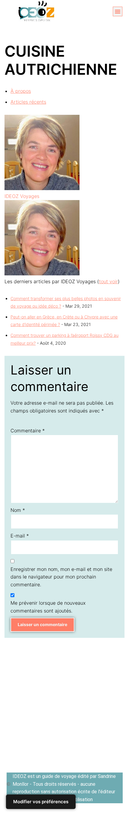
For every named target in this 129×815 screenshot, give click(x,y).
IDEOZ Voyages (21, 196)
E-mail (19, 536)
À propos (20, 91)
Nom (17, 510)
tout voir (108, 281)
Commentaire (27, 431)
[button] (117, 11)
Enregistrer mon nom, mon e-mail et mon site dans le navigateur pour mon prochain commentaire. (61, 577)
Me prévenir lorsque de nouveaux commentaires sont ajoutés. (48, 607)
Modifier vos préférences (40, 801)
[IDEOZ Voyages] (42, 188)
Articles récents (28, 102)
